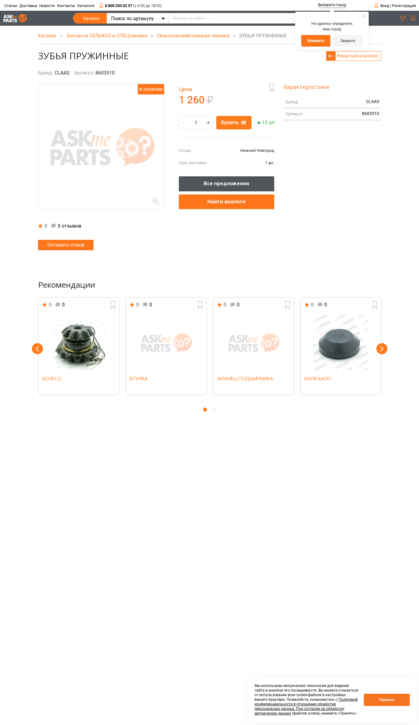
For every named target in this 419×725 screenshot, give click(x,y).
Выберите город (332, 5)
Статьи (10, 5)
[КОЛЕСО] (78, 342)
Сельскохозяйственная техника (194, 36)
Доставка (28, 5)
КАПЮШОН (318, 379)
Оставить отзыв (65, 245)
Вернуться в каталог (358, 55)
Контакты (66, 5)
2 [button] (214, 410)
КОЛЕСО (51, 379)
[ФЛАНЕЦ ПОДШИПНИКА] (253, 342)
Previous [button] (37, 348)
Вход (384, 5)
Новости (47, 5)
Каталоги (85, 5)
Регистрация (404, 5)
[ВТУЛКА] (166, 342)
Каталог (91, 18)
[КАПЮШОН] (341, 342)
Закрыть (348, 41)
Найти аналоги (226, 201)
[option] (78, 346)
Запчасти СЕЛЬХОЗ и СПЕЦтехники (107, 36)
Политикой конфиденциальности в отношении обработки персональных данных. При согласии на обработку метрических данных (306, 706)
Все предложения (226, 183)
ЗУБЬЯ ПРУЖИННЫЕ (261, 36)
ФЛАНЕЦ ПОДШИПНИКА (245, 379)
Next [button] (381, 348)
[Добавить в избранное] (272, 88)
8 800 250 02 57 (133, 5)
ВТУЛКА (139, 379)
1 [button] (205, 410)
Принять (386, 700)
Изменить (316, 41)
